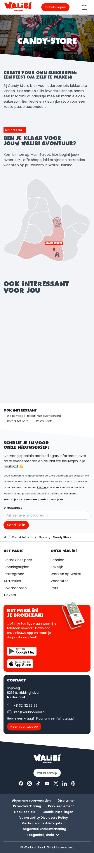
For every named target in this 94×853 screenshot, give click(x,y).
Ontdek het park (17, 421)
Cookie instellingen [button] (57, 812)
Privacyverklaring (27, 806)
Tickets (9, 594)
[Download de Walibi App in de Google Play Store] (22, 651)
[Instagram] (29, 783)
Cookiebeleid (24, 812)
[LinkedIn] (64, 783)
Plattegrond (13, 573)
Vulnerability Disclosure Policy (43, 817)
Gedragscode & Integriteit (43, 823)
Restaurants (44, 421)
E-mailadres (12, 508)
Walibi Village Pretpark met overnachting (34, 416)
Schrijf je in (16, 524)
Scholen (57, 559)
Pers (54, 587)
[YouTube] (47, 783)
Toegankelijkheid (40, 835)
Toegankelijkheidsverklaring (43, 829)
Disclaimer (66, 800)
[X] (56, 783)
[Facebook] (21, 783)
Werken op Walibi (65, 573)
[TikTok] (38, 783)
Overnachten (15, 587)
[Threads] (73, 783)
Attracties (12, 580)
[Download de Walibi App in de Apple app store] (20, 663)
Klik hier (42, 487)
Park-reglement (61, 806)
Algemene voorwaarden (31, 800)
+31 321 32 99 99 (25, 705)
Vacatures (59, 580)
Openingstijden (16, 566)
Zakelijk (56, 566)
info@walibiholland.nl (29, 712)
